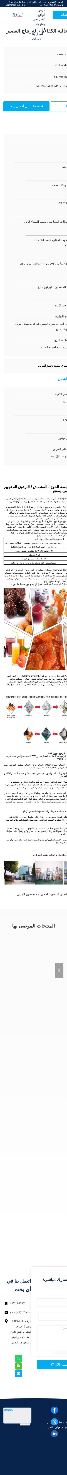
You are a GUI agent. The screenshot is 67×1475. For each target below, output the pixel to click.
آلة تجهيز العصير (50, 894)
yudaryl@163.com (20, 1312)
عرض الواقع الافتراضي (39, 14)
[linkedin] (54, 1434)
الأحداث (37, 39)
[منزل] (18, 15)
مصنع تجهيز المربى (28, 894)
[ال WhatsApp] (23, 1361)
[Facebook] (54, 1410)
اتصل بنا (37, 34)
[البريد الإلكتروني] (23, 1376)
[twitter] (54, 1422)
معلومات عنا (40, 27)
